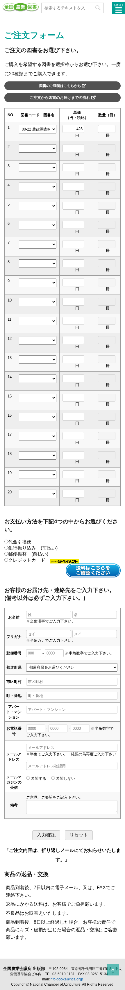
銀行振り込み (33, 547)
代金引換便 (19, 541)
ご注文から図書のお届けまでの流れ (60, 97)
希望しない (65, 778)
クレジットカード (29, 560)
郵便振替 (28, 554)
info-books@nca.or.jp (66, 979)
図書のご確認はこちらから (60, 86)
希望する (38, 778)
